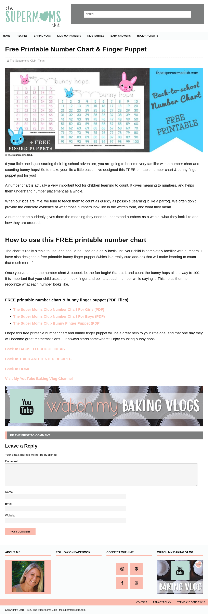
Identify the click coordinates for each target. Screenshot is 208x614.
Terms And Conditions (191, 602)
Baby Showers (120, 35)
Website (10, 515)
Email (8, 503)
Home (6, 35)
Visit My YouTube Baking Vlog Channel (39, 379)
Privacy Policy (162, 602)
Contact (141, 602)
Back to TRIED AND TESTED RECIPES (38, 359)
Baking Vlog (42, 35)
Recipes (22, 35)
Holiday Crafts (147, 35)
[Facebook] (122, 583)
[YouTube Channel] (136, 583)
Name (9, 491)
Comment (11, 461)
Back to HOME (17, 369)
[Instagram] (122, 569)
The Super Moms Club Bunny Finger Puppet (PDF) (57, 323)
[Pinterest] (136, 569)
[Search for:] (137, 14)
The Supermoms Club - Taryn (27, 60)
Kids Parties (95, 35)
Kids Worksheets (69, 35)
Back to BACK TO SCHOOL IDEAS (35, 349)
